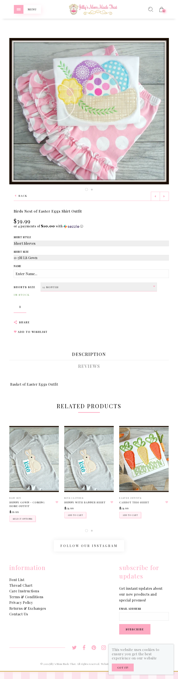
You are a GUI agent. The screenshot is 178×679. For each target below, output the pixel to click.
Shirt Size (21, 251)
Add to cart (75, 515)
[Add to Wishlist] (57, 502)
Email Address (130, 608)
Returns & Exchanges (27, 608)
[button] (48, 226)
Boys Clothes (74, 498)
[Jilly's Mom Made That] (93, 9)
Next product (164, 196)
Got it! (122, 667)
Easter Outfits (130, 498)
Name (17, 266)
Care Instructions (24, 591)
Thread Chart (21, 585)
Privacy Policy (21, 602)
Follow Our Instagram (89, 546)
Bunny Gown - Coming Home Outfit (27, 504)
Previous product (155, 196)
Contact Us (18, 614)
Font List (17, 579)
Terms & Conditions (26, 597)
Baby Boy (15, 498)
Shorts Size (24, 287)
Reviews (89, 366)
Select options (22, 518)
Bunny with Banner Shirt (84, 502)
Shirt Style (22, 237)
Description (89, 354)
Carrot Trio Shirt (134, 502)
